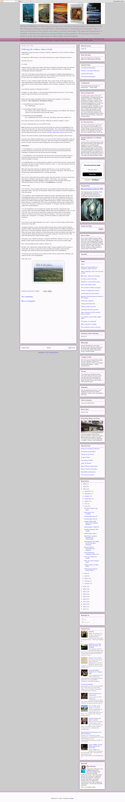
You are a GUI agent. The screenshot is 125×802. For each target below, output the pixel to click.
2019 (84, 596)
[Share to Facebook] (49, 291)
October (87, 496)
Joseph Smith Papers (87, 73)
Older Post (71, 348)
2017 (84, 601)
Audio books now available (89, 513)
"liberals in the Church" (87, 454)
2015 (84, 606)
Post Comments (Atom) (52, 352)
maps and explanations (87, 403)
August (87, 501)
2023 (84, 586)
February (87, 581)
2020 (84, 594)
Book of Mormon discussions (89, 466)
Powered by (88, 180)
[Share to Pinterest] (51, 291)
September (88, 498)
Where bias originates (87, 300)
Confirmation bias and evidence (90, 293)
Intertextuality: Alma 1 (90, 533)
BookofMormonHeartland (88, 472)
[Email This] (44, 291)
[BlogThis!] (46, 291)
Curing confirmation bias (88, 303)
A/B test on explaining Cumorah (90, 290)
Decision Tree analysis (95, 658)
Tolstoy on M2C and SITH (88, 306)
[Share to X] (47, 291)
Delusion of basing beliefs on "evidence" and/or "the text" (89, 267)
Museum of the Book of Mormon (90, 70)
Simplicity (91, 631)
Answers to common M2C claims (90, 282)
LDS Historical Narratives (88, 76)
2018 (84, 599)
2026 (84, 484)
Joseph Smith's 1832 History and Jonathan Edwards (91, 523)
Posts (85, 619)
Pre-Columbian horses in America (90, 327)
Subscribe (92, 174)
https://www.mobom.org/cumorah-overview (60, 132)
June (86, 506)
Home (49, 348)
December (88, 491)
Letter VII (83, 48)
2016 (84, 604)
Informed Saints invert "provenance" (95, 694)
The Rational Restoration (88, 68)
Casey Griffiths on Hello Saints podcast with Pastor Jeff (95, 746)
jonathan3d (91, 766)
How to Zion (84, 412)
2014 (84, 609)
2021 (84, 591)
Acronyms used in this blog (89, 279)
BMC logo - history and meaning (90, 276)
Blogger (72, 798)
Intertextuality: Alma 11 (90, 519)
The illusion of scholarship (88, 321)
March (87, 578)
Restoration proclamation (88, 451)
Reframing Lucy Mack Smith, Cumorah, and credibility (95, 645)
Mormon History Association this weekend (89, 548)
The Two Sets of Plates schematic (91, 287)
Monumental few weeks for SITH (92, 189)
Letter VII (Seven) (86, 463)
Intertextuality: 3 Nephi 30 (91, 527)
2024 (84, 489)
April (86, 576)
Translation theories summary (89, 309)
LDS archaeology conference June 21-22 (91, 553)
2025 (84, 486)
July (86, 503)
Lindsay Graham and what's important (95, 719)
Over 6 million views (94, 706)
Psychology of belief (87, 460)
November (88, 493)
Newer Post (25, 348)
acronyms (84, 336)
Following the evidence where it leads (90, 569)
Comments (86, 622)
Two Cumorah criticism (87, 475)
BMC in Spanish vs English (88, 324)
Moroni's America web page (89, 469)
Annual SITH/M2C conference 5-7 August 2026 (95, 672)
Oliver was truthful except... (89, 284)
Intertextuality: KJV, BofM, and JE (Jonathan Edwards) (91, 543)
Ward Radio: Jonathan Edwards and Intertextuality (90, 537)
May (86, 573)
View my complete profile (88, 787)
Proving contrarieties (87, 684)
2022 (84, 589)
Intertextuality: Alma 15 (90, 516)
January (87, 583)
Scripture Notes (85, 457)
